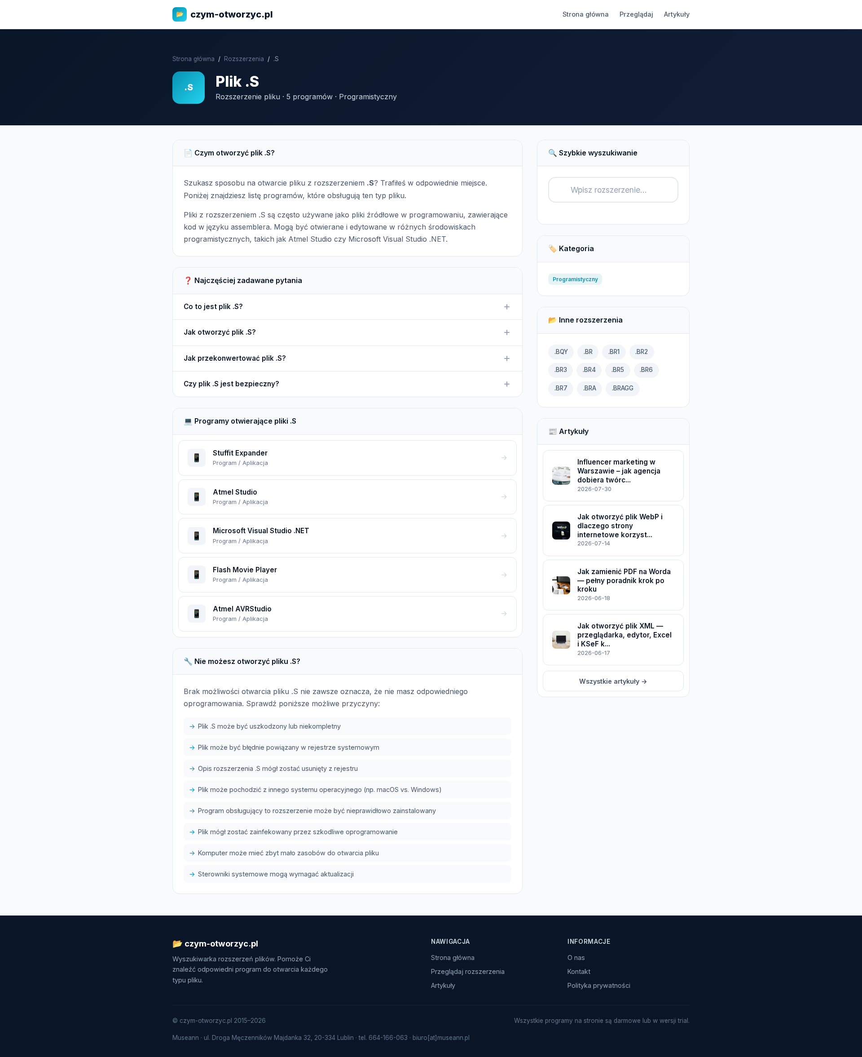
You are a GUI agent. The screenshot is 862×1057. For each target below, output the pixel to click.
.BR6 (646, 369)
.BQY (561, 351)
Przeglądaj (636, 14)
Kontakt (578, 971)
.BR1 (614, 351)
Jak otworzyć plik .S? (220, 332)
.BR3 (560, 369)
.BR (588, 351)
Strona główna (586, 14)
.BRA (589, 388)
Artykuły (677, 14)
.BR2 (641, 351)
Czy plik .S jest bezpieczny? (231, 384)
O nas (576, 957)
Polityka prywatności (598, 985)
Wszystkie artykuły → (613, 681)
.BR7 (560, 388)
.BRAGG (622, 388)
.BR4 (589, 369)
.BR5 (617, 369)
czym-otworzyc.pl (224, 14)
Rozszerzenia (244, 58)
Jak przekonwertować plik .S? (235, 358)
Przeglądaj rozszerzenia (468, 971)
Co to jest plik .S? (213, 306)
